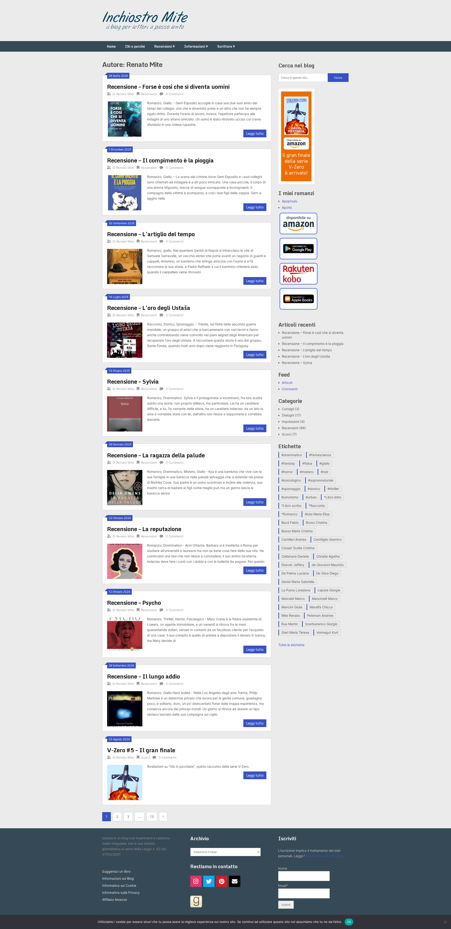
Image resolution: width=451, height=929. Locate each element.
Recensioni (163, 46)
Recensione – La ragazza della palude (156, 455)
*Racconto (317, 506)
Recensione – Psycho (134, 602)
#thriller (333, 489)
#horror (287, 472)
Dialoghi (288, 415)
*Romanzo (289, 514)
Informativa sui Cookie (119, 885)
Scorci (145, 757)
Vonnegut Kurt (327, 632)
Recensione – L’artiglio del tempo (151, 234)
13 (152, 816)
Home (111, 46)
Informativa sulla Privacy (121, 892)
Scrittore (224, 46)
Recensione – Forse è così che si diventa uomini (168, 86)
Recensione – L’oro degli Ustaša (148, 307)
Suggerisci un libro (116, 871)
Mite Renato (290, 615)
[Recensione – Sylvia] (124, 413)
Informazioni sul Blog (118, 878)
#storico (314, 489)
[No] (445, 922)
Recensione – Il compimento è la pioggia (160, 160)
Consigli (288, 409)
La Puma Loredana (295, 590)
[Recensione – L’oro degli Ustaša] (124, 339)
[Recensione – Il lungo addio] (124, 708)
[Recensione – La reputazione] (124, 561)
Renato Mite (125, 94)
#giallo (324, 463)
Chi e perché (135, 46)
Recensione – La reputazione (144, 528)
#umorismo (289, 497)
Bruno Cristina (316, 522)
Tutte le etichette (291, 645)
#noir (324, 472)
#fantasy (288, 463)
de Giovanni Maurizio (328, 565)
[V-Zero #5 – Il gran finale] (124, 782)
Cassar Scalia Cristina (298, 548)
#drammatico (291, 455)
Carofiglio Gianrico (328, 539)
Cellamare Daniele (295, 556)
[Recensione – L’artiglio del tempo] (124, 266)
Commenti (289, 389)
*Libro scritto (291, 506)
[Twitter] (208, 881)
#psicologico (291, 480)
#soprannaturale (320, 480)
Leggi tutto (255, 133)
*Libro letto (332, 497)
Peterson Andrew (320, 615)
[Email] (234, 881)
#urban (311, 497)
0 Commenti (174, 94)
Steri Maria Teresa (295, 632)
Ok (349, 922)
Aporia (287, 207)
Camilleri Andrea (293, 539)
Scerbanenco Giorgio (321, 624)
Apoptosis (289, 201)
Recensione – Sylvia (133, 381)
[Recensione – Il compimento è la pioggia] (124, 192)
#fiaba (307, 463)
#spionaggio (290, 489)
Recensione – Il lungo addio (143, 676)
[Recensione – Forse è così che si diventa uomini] (124, 118)
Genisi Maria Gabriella (297, 582)
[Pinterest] (221, 881)
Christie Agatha (328, 556)
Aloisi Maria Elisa (317, 514)
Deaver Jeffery (292, 565)
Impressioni (290, 422)
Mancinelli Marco (325, 599)
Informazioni (194, 46)
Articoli (287, 383)
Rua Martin (289, 624)
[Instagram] (196, 881)
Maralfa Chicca (321, 607)
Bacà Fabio (290, 522)
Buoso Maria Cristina (297, 531)
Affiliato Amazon (114, 900)
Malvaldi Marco (293, 599)
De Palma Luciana (295, 573)
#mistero (306, 472)
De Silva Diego (327, 573)
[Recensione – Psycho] (124, 634)
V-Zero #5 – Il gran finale (141, 750)
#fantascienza (320, 455)
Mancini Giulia (291, 607)
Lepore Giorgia (329, 590)
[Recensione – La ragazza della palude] (124, 487)
